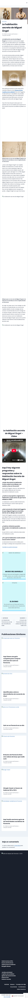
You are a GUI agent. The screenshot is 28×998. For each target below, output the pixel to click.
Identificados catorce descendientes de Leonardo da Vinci (14, 694)
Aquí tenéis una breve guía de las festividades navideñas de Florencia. (13, 821)
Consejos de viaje (21, 984)
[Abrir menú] (26, 3)
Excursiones (13, 987)
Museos (12, 984)
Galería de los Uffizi (7, 961)
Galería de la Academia (8, 964)
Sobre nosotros (21, 989)
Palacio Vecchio (6, 979)
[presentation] (14, 645)
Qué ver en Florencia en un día (13, 725)
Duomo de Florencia (7, 963)
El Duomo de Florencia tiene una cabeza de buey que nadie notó (21, 621)
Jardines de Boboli (7, 972)
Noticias (4, 21)
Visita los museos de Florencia (10, 34)
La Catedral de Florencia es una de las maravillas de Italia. (7, 621)
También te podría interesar (9, 547)
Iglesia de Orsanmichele (9, 976)
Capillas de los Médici (8, 974)
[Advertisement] (14, 125)
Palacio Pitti (5, 977)
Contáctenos (22, 987)
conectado (17, 845)
